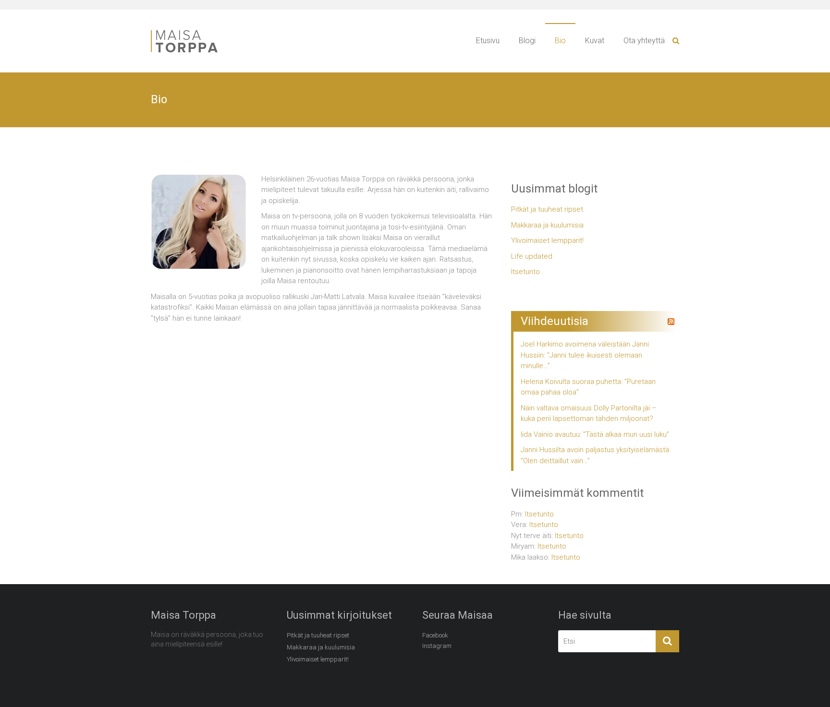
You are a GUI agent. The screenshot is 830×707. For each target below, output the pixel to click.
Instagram (437, 645)
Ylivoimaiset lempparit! (547, 240)
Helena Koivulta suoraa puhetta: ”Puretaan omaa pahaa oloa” (588, 387)
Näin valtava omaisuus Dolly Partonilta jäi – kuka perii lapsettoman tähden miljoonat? (589, 413)
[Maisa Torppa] (194, 31)
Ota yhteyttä (644, 40)
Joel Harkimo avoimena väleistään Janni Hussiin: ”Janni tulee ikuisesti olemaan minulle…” (585, 355)
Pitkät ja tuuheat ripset (547, 209)
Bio (560, 40)
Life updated (531, 256)
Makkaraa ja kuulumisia (547, 225)
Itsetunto (525, 271)
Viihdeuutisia (554, 321)
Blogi (527, 40)
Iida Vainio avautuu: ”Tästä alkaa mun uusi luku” (595, 434)
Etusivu (488, 40)
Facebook (435, 635)
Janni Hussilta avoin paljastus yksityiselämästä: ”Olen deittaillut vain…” (596, 455)
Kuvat (594, 40)
